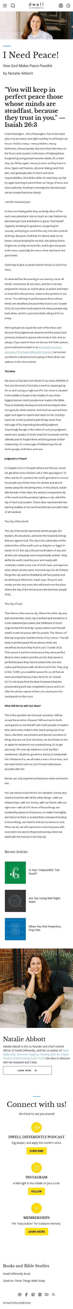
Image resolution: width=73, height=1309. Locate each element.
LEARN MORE (36, 1231)
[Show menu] (5, 5)
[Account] (61, 5)
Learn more (25, 1070)
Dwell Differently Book (16, 1274)
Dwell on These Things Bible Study (24, 1280)
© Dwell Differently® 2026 (17, 1302)
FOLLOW (36, 1191)
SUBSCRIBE (36, 1151)
